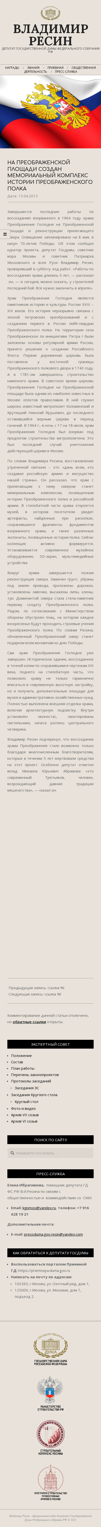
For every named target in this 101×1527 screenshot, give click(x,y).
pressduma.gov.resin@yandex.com (53, 1234)
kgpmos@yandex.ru (39, 1207)
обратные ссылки (29, 1021)
